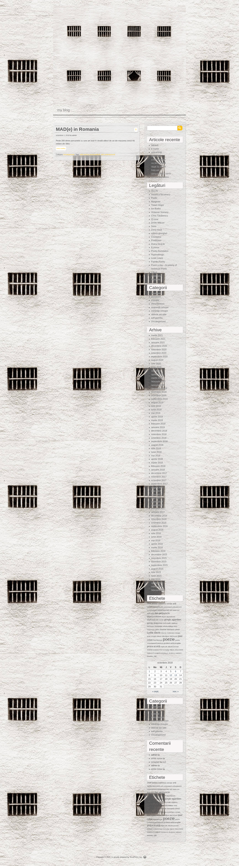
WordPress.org (136, 857)
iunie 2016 (156, 537)
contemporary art (164, 610)
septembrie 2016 (159, 526)
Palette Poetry (158, 262)
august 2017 (157, 487)
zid (155, 656)
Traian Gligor (157, 205)
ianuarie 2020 (158, 385)
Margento (155, 201)
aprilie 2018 (157, 459)
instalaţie (158, 626)
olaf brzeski (173, 636)
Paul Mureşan (157, 640)
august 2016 (157, 530)
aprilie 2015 (157, 583)
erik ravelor (160, 620)
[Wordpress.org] (144, 857)
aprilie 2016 (157, 544)
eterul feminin (157, 304)
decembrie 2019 (159, 388)
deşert (164, 616)
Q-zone (154, 219)
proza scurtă (153, 646)
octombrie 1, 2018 (62, 135)
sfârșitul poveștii (173, 646)
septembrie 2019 (159, 399)
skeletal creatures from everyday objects (161, 650)
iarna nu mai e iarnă (161, 173)
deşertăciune (171, 616)
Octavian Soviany (159, 212)
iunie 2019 (156, 409)
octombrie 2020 (158, 353)
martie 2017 (157, 505)
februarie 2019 (158, 424)
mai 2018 (155, 455)
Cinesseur (156, 237)
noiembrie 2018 (159, 434)
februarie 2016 (158, 551)
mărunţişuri (165, 636)
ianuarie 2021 (158, 342)
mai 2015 (155, 579)
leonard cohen (173, 629)
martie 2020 (157, 378)
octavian (155, 762)
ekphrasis (151, 620)
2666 (149, 603)
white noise (156, 758)
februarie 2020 (158, 381)
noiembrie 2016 (159, 519)
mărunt (158, 636)
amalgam (155, 293)
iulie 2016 (156, 533)
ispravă (154, 145)
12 (171, 675)
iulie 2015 (156, 572)
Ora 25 (154, 191)
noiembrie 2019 (159, 392)
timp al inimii (179, 650)
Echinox (155, 247)
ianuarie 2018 (158, 470)
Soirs (153, 226)
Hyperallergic (157, 254)
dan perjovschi (162, 613)
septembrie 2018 (159, 441)
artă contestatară (166, 607)
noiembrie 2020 (159, 349)
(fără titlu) (155, 156)
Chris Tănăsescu (159, 216)
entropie (155, 300)
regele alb (164, 646)
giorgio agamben (172, 619)
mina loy (164, 633)
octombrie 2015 (158, 561)
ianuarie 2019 (158, 427)
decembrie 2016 (159, 516)
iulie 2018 (156, 448)
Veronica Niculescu (160, 194)
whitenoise (156, 276)
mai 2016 (155, 540)
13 (175, 675)
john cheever (161, 629)
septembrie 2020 (159, 356)
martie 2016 (157, 547)
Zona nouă (156, 230)
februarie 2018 (158, 466)
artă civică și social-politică (90, 155)
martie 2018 (157, 463)
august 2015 (157, 569)
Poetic (154, 198)
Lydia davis (153, 632)
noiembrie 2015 (159, 558)
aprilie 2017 (157, 501)
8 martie (155, 149)
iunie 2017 (156, 494)
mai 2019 (155, 413)
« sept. (155, 691)
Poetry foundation (159, 251)
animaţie (169, 604)
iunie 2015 (156, 576)
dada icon (176, 610)
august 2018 (157, 445)
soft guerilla (157, 318)
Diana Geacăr (158, 244)
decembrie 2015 (159, 554)
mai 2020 (155, 371)
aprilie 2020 (157, 374)
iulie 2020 (156, 363)
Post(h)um (156, 240)
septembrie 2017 (159, 484)
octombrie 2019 (158, 395)
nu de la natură (158, 163)
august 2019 (157, 402)
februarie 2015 (158, 590)
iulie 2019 (156, 406)
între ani (155, 170)
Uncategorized (68, 155)
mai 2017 (155, 498)
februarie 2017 (158, 508)
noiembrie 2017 (159, 477)
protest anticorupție (172, 643)
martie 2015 (157, 586)
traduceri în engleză (153, 653)
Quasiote (155, 279)
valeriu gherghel (159, 233)
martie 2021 (157, 335)
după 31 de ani (158, 166)
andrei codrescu (159, 603)
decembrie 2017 (159, 473)
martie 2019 (157, 420)
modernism (171, 633)
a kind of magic (158, 159)
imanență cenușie (160, 307)
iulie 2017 (156, 491)
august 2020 (157, 360)
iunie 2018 (156, 452)
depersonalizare (154, 616)
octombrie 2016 (158, 523)
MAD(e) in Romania (77, 129)
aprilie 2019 (157, 417)
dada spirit (150, 613)
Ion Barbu (156, 208)
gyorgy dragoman (155, 623)
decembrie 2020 (159, 346)
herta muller (167, 623)
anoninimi (156, 297)
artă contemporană (108, 155)
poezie (169, 639)
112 (164, 762)
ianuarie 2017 (158, 512)
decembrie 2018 (159, 431)
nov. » (176, 691)
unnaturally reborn (160, 177)
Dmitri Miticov (157, 223)
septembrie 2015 (159, 565)
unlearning (156, 152)
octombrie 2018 (158, 438)
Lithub (154, 272)
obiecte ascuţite (159, 314)
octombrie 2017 (158, 480)
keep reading (61, 148)
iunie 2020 (156, 367)
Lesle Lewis (157, 258)
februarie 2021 (158, 339)
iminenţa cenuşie (159, 311)
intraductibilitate (168, 626)
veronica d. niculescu (168, 653)
